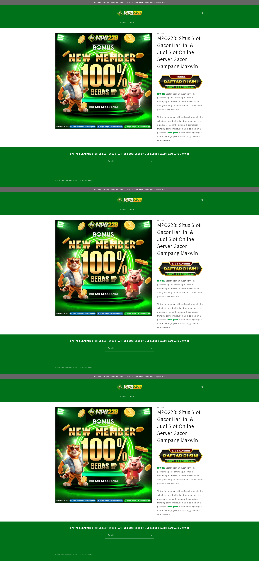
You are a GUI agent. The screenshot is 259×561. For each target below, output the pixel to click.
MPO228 (161, 93)
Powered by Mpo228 (85, 181)
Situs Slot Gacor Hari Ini (69, 181)
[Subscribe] (151, 161)
